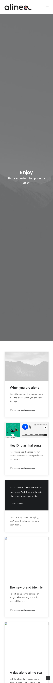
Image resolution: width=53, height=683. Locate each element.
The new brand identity (26, 587)
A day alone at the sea (26, 672)
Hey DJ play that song (25, 445)
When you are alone (24, 387)
